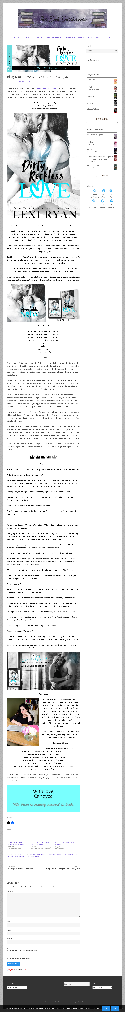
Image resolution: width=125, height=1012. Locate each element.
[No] (123, 1008)
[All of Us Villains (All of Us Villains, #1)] (115, 113)
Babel (89, 102)
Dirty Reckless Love (70, 854)
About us (26, 37)
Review (16, 856)
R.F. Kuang (90, 103)
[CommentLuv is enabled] (17, 970)
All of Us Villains (93, 109)
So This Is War (92, 80)
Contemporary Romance (54, 854)
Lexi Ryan (10, 856)
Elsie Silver (91, 144)
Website (10, 939)
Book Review (41, 854)
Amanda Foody (92, 111)
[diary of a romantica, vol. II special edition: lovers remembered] (115, 161)
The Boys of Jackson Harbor (29, 856)
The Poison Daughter (95, 135)
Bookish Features (53, 37)
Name (9, 921)
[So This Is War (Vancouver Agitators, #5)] (115, 84)
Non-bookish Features (74, 37)
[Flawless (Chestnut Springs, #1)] (115, 146)
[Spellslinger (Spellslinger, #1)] (115, 91)
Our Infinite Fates (93, 165)
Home (16, 37)
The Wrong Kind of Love (45, 88)
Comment (11, 891)
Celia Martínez (92, 161)
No (115, 1008)
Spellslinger (91, 87)
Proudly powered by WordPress (51, 1002)
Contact (108, 37)
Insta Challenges (94, 37)
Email (9, 930)
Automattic (80, 1002)
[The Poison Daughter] (115, 139)
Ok (106, 1008)
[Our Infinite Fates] (115, 169)
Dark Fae (90, 149)
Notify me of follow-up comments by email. (22, 950)
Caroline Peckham (93, 151)
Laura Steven (91, 167)
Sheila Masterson (93, 137)
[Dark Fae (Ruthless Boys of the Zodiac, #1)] (115, 153)
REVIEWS (37, 37)
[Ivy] (115, 98)
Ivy (88, 94)
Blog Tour (18, 854)
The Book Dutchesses (33, 82)
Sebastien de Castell (93, 89)
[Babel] (115, 106)
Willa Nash (91, 96)
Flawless (90, 142)
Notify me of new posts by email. (18, 958)
